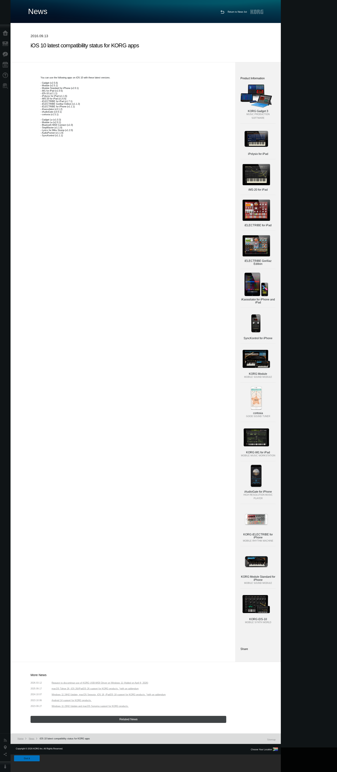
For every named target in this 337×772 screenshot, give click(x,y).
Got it (27, 758)
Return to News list (237, 12)
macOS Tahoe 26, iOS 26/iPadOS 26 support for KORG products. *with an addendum (95, 688)
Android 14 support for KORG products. (72, 700)
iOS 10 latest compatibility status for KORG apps (65, 738)
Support (6, 75)
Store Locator (6, 86)
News (6, 740)
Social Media (6, 754)
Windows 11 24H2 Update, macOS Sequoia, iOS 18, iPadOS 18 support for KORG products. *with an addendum (109, 694)
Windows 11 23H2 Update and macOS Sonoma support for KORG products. (90, 706)
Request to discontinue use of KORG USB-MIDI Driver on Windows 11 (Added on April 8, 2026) (100, 683)
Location (6, 747)
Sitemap (271, 739)
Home (6, 33)
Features (6, 54)
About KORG (6, 766)
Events (6, 65)
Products (6, 44)
